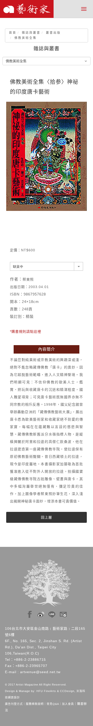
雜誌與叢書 (31, 32)
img (29, 613)
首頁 (12, 32)
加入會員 (68, 703)
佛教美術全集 (25, 38)
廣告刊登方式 (14, 703)
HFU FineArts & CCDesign (55, 691)
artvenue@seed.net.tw (40, 672)
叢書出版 (53, 32)
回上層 (46, 517)
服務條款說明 (35, 703)
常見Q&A (53, 703)
